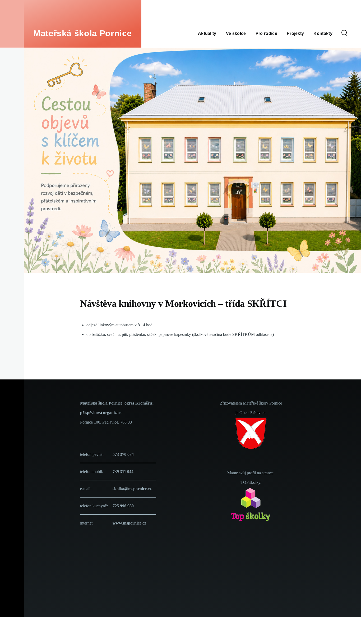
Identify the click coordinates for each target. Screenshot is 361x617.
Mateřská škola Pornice (82, 33)
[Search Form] (344, 33)
